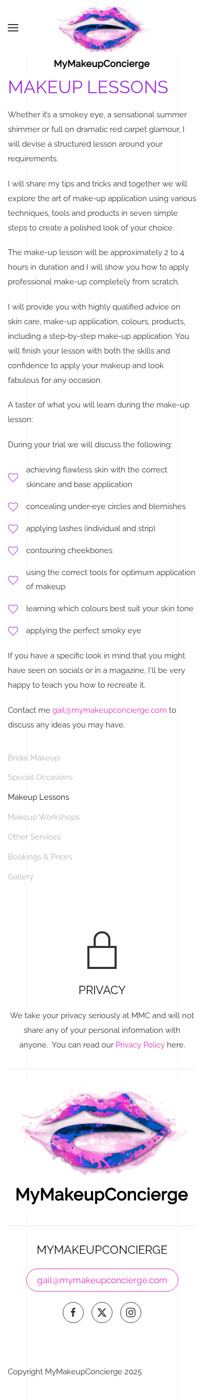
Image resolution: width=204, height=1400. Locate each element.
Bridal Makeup (34, 758)
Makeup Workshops (44, 817)
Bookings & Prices (40, 857)
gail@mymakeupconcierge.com (109, 710)
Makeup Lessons (38, 797)
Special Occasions (40, 777)
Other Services (34, 837)
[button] (13, 28)
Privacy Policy (140, 1045)
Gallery (20, 876)
